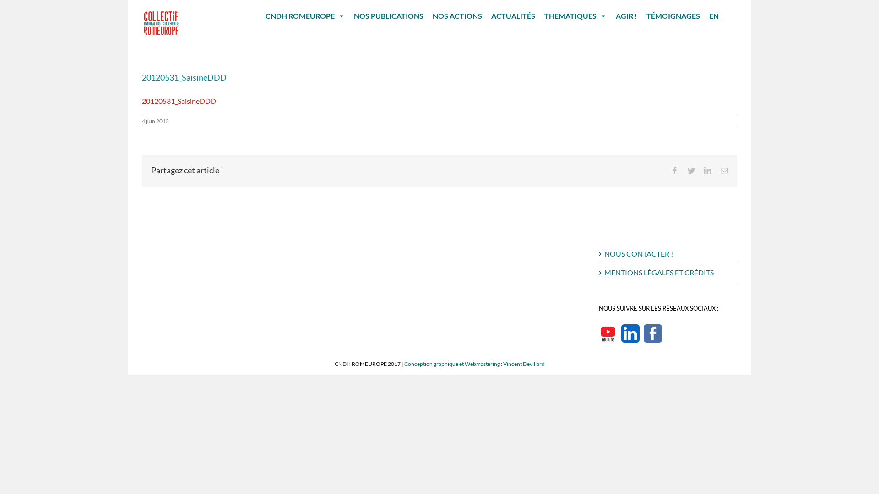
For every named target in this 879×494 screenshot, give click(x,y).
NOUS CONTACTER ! (638, 253)
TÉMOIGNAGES (673, 15)
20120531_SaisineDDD (179, 101)
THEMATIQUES (570, 15)
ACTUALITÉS (513, 15)
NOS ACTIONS (457, 15)
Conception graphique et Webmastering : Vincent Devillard (474, 363)
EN (714, 15)
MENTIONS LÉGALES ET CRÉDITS (659, 272)
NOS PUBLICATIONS (388, 15)
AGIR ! (626, 15)
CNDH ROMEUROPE (300, 15)
